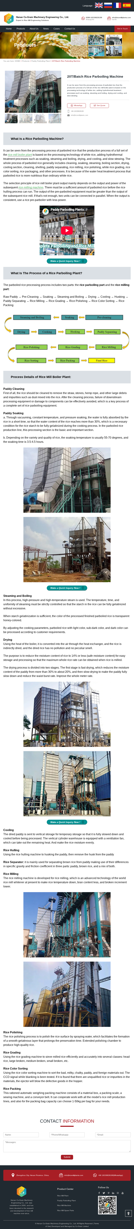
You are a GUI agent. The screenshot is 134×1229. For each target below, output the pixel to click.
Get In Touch (122, 29)
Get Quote (101, 106)
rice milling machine (30, 187)
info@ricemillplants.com (79, 115)
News (46, 29)
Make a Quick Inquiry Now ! (65, 261)
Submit (67, 1157)
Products (21, 29)
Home (9, 29)
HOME (17, 61)
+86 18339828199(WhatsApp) (110, 1175)
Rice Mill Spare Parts (65, 1210)
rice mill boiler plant (20, 154)
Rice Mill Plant (62, 1196)
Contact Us (70, 29)
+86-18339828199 (77, 111)
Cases (57, 29)
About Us (34, 29)
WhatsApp (78, 106)
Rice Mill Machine (64, 1205)
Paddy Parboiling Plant (40, 61)
